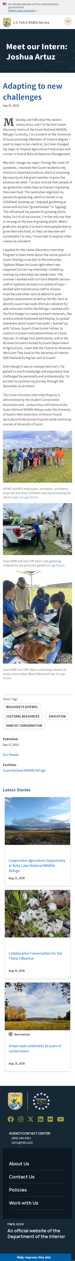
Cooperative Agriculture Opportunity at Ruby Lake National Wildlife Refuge (37, 865)
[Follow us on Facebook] (12, 1119)
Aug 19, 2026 (17, 1063)
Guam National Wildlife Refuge (24, 770)
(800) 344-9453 (21, 1138)
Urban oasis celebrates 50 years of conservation (35, 1048)
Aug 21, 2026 (17, 878)
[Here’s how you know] (37, 7)
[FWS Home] (7, 22)
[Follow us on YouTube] (62, 1119)
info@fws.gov (22, 1143)
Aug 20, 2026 (17, 971)
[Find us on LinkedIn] (42, 1119)
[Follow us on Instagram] (22, 1119)
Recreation (22, 1034)
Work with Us (23, 1203)
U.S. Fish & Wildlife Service (31, 23)
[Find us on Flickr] (52, 1119)
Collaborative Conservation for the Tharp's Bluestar (35, 956)
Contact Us (22, 1176)
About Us (19, 1163)
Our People (11, 755)
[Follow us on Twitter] (32, 1119)
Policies (18, 1190)
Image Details (29, 497)
